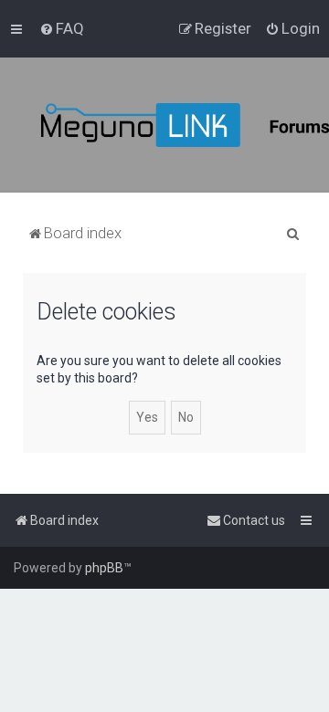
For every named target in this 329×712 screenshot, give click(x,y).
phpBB (104, 567)
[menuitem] (61, 28)
